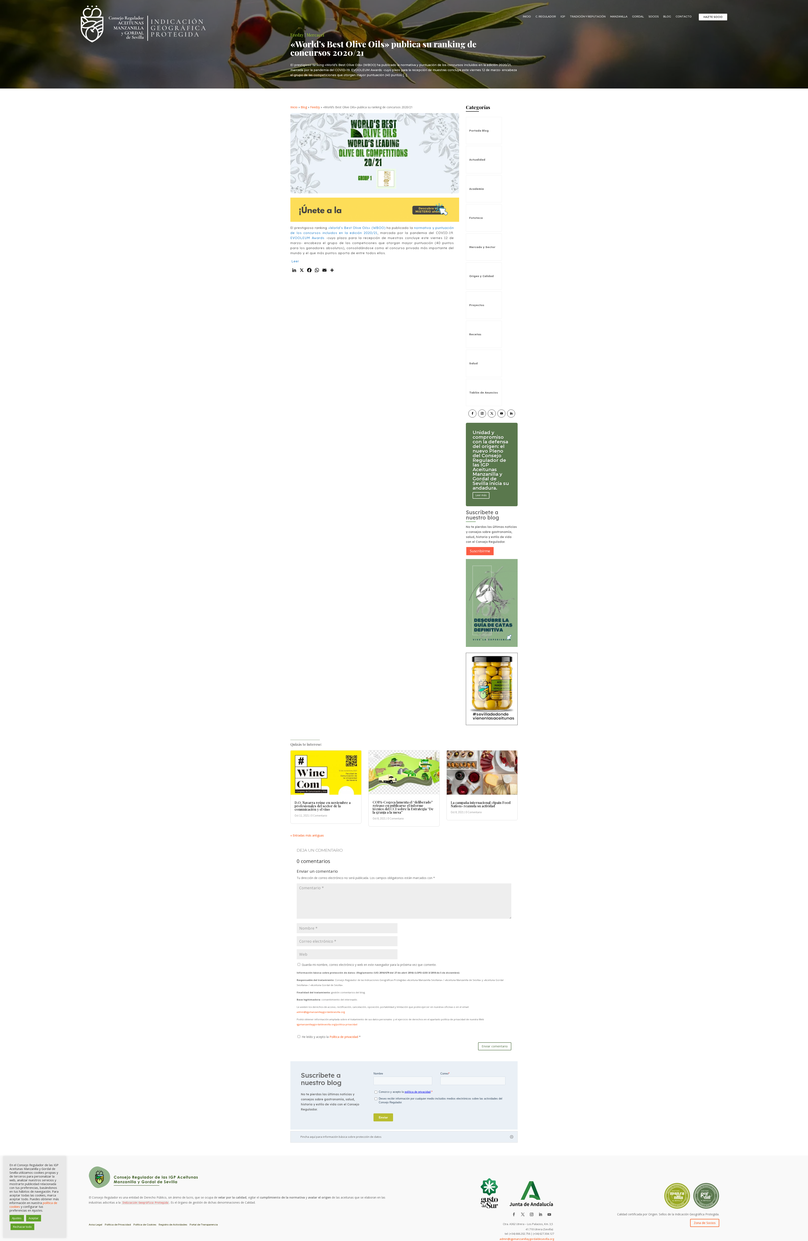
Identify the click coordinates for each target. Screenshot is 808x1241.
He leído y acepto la (331, 1037)
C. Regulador (546, 16)
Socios (654, 16)
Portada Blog (479, 130)
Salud (473, 363)
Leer (295, 261)
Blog (667, 16)
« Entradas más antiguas (307, 835)
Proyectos (476, 305)
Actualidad (477, 159)
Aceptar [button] (34, 1218)
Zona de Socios (705, 1223)
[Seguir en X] (492, 414)
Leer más (481, 481)
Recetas (475, 334)
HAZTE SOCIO (713, 17)
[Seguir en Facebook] (472, 414)
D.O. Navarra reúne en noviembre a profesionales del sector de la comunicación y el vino (323, 805)
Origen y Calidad (481, 276)
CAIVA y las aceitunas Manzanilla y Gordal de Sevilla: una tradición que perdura (489, 460)
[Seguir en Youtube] (501, 414)
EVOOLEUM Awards (307, 238)
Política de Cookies (144, 1224)
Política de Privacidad (118, 1224)
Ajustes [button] (16, 1218)
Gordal (638, 16)
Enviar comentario (495, 1046)
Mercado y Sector (482, 247)
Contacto (684, 16)
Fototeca (476, 217)
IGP (563, 16)
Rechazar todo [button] (22, 1227)
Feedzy (315, 107)
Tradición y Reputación (588, 16)
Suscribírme (480, 550)
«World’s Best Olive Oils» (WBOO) (356, 228)
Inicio (527, 16)
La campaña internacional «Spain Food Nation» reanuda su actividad (480, 804)
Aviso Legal (95, 1224)
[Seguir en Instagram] (482, 414)
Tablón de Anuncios (483, 392)
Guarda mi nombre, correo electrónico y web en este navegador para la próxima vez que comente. (369, 965)
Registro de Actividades (173, 1224)
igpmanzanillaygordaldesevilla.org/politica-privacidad (327, 1024)
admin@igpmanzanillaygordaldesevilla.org (321, 1012)
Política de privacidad (344, 1037)
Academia (476, 188)
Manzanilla (618, 16)
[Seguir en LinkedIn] (511, 414)
